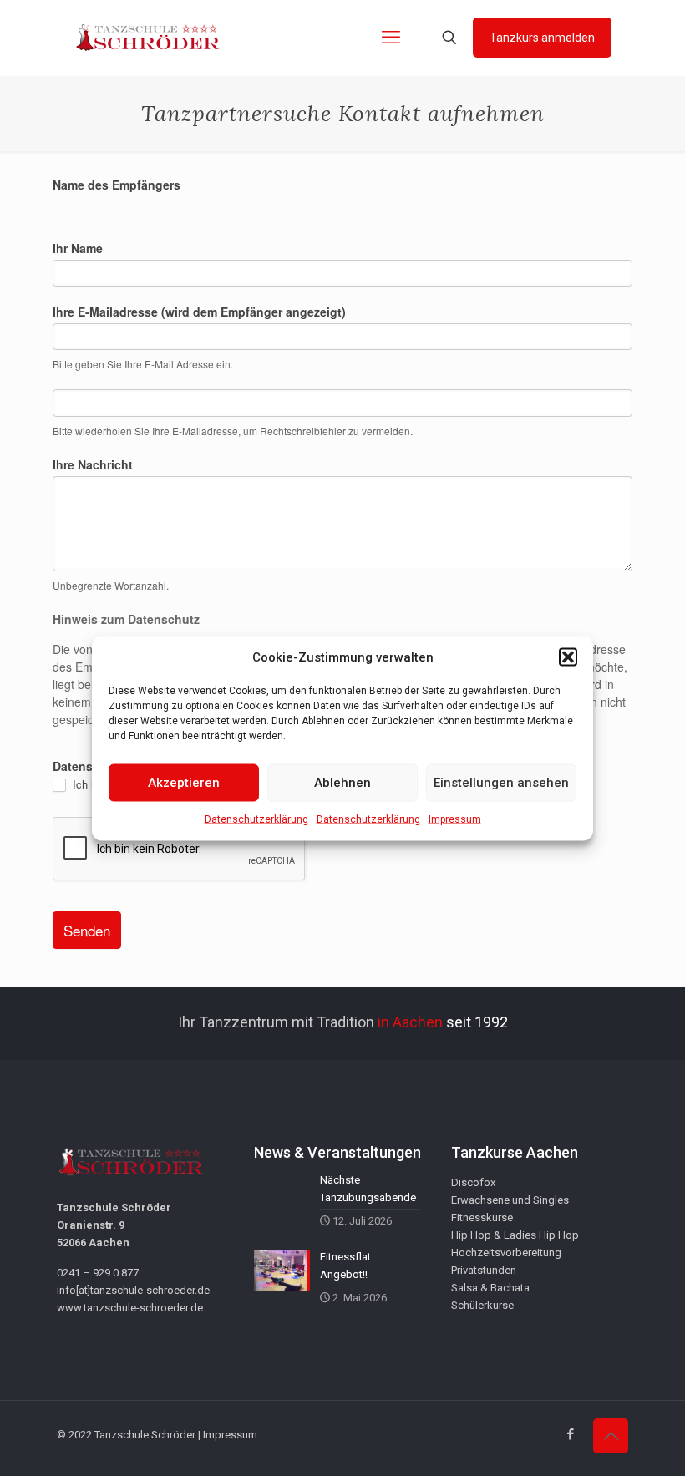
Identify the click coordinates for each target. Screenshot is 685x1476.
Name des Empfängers (116, 184)
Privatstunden (483, 1270)
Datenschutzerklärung (256, 818)
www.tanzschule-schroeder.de (130, 1307)
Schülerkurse (482, 1305)
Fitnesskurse (482, 1217)
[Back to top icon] (610, 1435)
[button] (568, 657)
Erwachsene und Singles (510, 1200)
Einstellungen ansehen (501, 782)
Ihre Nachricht (93, 464)
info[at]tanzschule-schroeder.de (133, 1290)
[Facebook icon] (570, 1434)
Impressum (455, 818)
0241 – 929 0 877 (98, 1272)
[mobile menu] (391, 37)
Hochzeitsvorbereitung (506, 1252)
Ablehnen (342, 782)
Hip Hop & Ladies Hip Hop (515, 1235)
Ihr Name (78, 248)
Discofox (473, 1182)
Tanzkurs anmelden (542, 37)
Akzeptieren (184, 782)
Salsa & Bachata (490, 1287)
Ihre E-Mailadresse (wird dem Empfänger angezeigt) (199, 311)
